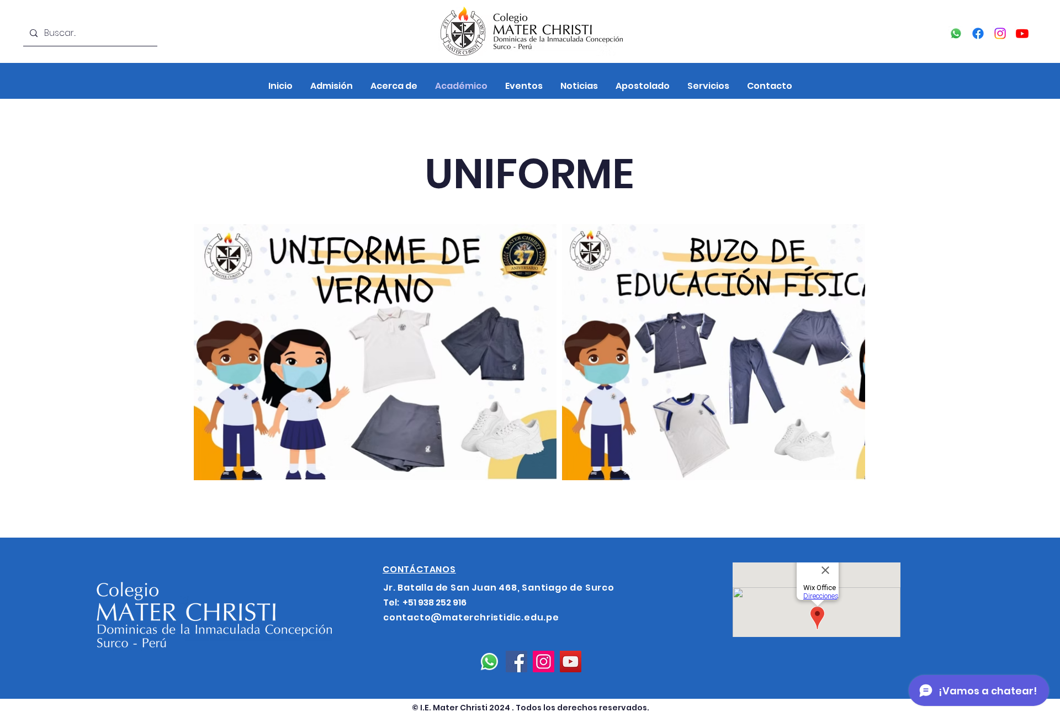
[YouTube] (1022, 33)
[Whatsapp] (955, 33)
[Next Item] (846, 352)
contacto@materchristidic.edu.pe (471, 617)
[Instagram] (1000, 33)
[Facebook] (978, 33)
